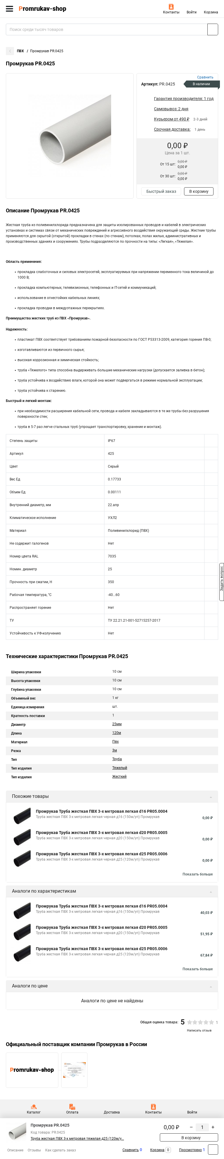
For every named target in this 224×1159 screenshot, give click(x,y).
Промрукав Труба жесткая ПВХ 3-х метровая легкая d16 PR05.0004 (101, 811)
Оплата (72, 1112)
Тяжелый (119, 768)
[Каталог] (9, 9)
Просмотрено (190, 1150)
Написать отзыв (199, 1030)
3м (114, 750)
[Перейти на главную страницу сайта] (44, 8)
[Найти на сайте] (212, 29)
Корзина (211, 12)
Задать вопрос (222, 579)
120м (116, 733)
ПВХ (21, 51)
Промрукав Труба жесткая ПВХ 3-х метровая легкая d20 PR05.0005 (101, 832)
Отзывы (34, 1150)
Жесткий (119, 777)
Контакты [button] (171, 12)
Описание (15, 1150)
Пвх (115, 742)
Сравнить (131, 1150)
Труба (117, 759)
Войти (192, 12)
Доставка (112, 1112)
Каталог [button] (34, 1112)
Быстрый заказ (161, 191)
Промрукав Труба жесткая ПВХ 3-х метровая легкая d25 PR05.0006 (101, 854)
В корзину (199, 191)
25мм (117, 724)
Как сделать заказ (60, 1150)
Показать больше (198, 874)
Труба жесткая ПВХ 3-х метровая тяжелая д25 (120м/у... (77, 1139)
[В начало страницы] (213, 1149)
